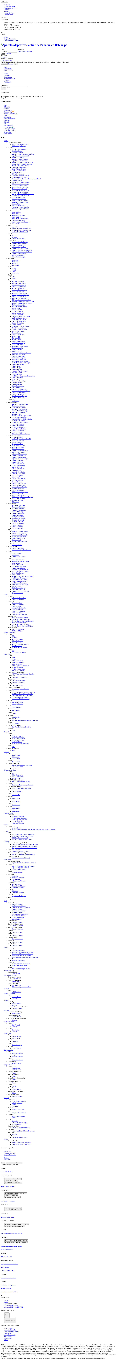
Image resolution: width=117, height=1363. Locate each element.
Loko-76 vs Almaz (5, 1267)
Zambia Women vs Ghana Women (8, 1277)
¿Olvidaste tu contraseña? (25, 51)
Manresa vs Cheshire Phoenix (7, 1217)
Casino (6, 11)
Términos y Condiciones (11, 40)
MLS (5, 123)
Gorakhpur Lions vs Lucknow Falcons (9, 1291)
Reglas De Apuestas (10, 39)
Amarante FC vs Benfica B (7, 1171)
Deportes (7, 5)
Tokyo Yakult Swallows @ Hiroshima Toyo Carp (11, 1233)
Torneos (6, 80)
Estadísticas (7, 1151)
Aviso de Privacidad (10, 1330)
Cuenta (3, 62)
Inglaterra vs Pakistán (6, 1288)
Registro (8, 53)
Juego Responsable (9, 1335)
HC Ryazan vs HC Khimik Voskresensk (9, 1263)
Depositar (11, 64)
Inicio (6, 74)
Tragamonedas (8, 14)
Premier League (9, 110)
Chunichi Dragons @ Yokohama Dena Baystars (11, 1246)
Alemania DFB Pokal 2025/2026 (13, 1307)
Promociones (8, 77)
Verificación (7, 82)
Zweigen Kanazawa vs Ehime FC (8, 1186)
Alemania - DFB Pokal (11, 1305)
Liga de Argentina (9, 118)
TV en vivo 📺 (8, 127)
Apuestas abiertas (6, 60)
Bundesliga (7, 117)
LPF (5, 105)
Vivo (6, 1158)
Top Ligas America (9, 130)
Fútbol (6, 1302)
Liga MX (7, 120)
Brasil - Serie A (8, 125)
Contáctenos (8, 1336)
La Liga (6, 108)
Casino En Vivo (9, 13)
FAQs (6, 37)
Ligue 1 (6, 122)
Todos (3, 1163)
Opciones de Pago (9, 78)
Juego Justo (7, 1333)
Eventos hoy (8, 132)
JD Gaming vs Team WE (6, 1256)
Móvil (6, 1340)
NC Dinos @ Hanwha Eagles (7, 1249)
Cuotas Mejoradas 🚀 (10, 114)
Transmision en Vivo (10, 8)
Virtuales (7, 9)
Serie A (6, 115)
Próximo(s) (7, 1159)
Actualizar (4, 64)
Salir (16, 64)
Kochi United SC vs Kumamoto (8, 1201)
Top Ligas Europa (9, 129)
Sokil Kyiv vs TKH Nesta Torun (8, 1270)
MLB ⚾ (7, 107)
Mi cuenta (3, 57)
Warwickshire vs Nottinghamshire (8, 1285)
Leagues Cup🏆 (9, 112)
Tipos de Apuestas (9, 1153)
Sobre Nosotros (8, 1328)
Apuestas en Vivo (9, 6)
